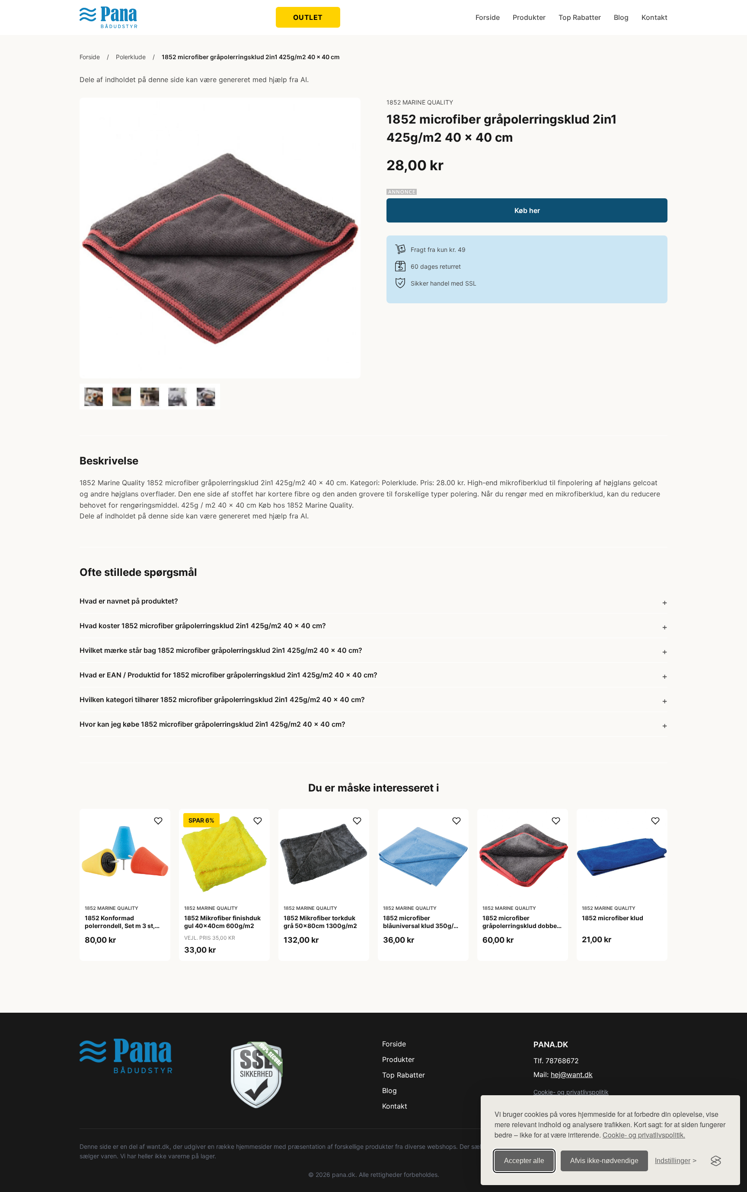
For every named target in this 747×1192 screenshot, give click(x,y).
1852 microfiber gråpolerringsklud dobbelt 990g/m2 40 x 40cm (521, 925)
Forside (488, 17)
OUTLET (308, 17)
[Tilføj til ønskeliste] (158, 821)
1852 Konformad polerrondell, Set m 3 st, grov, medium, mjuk (120, 925)
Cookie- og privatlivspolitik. (644, 1135)
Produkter (529, 17)
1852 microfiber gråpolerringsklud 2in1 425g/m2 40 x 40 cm (251, 56)
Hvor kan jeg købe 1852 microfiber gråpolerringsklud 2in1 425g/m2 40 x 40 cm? (212, 724)
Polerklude (131, 56)
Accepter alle (524, 1160)
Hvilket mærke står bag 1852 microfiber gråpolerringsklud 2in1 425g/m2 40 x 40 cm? (221, 650)
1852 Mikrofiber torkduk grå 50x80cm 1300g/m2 (320, 921)
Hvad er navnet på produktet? (129, 601)
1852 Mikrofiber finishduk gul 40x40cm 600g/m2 (222, 921)
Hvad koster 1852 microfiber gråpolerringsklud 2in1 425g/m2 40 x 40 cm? (203, 625)
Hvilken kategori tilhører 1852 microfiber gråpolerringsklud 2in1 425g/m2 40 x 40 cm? (222, 699)
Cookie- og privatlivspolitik (571, 1092)
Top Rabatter (580, 17)
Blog (621, 17)
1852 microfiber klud (612, 918)
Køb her (527, 210)
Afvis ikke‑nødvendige (604, 1160)
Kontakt (654, 17)
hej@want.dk (572, 1074)
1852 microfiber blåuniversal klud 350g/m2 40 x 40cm (423, 925)
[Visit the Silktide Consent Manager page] (716, 1161)
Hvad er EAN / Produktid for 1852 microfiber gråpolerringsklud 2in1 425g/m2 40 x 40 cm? (228, 675)
